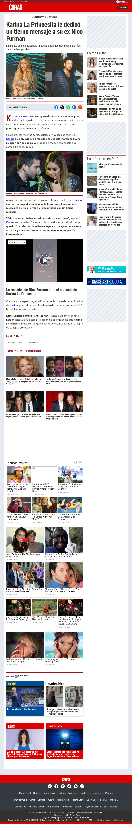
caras (25, 727)
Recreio (104, 799)
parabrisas (64, 727)
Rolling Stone (78, 799)
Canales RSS (21, 806)
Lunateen (97, 793)
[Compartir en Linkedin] (74, 107)
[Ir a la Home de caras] (15, 9)
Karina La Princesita (15, 342)
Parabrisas (85, 793)
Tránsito (113, 806)
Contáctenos (53, 806)
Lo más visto (96, 53)
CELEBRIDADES (38, 17)
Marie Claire (49, 793)
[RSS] (76, 786)
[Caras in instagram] (50, 786)
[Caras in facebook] (56, 786)
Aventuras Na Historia (58, 799)
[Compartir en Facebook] (56, 107)
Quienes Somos (36, 806)
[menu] (6, 7)
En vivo (123, 7)
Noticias (37, 793)
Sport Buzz (92, 799)
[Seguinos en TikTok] (69, 786)
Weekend (72, 793)
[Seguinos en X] (63, 786)
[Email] (80, 107)
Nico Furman (33, 342)
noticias (25, 684)
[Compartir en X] (62, 107)
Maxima (114, 799)
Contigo (41, 799)
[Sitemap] (82, 786)
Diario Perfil (25, 793)
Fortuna (62, 793)
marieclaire (64, 684)
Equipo (78, 806)
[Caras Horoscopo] (106, 283)
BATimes (109, 793)
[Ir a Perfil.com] (122, 2)
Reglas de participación (95, 806)
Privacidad (67, 806)
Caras (32, 799)
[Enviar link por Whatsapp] (68, 107)
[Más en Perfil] (21, 676)
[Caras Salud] (106, 271)
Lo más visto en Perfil (103, 159)
